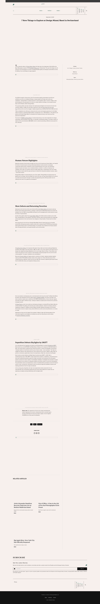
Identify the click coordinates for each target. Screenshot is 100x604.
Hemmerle (48, 222)
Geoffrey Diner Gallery (21, 248)
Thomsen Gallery (23, 256)
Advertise (50, 597)
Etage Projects (19, 304)
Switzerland (40, 424)
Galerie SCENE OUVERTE (39, 297)
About (46, 597)
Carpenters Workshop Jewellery (23, 315)
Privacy (15, 582)
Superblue (27, 345)
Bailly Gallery (44, 209)
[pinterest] (39, 433)
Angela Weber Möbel (34, 216)
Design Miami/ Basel (31, 66)
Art (31, 424)
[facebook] (34, 433)
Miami (35, 424)
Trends (81, 68)
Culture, (74, 68)
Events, (78, 68)
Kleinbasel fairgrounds (34, 68)
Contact (54, 597)
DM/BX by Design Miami (26, 118)
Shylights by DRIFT (52, 345)
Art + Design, (70, 68)
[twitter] (36, 433)
